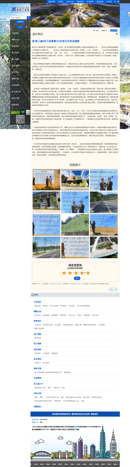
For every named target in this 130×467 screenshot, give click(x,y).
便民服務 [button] (15, 66)
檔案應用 (54, 353)
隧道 (62, 397)
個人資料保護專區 (83, 306)
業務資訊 (37, 321)
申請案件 (37, 353)
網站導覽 (51, 1)
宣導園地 (63, 306)
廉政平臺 (37, 368)
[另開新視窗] (15, 112)
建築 (49, 388)
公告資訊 (37, 302)
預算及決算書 (96, 397)
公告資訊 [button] (15, 33)
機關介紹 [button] (15, 40)
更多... (83, 401)
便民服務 (37, 349)
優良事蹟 (114, 30)
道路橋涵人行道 (40, 388)
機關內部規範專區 (89, 325)
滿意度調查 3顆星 (76, 273)
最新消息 (37, 306)
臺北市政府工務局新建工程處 (20, 9)
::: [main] (33, 29)
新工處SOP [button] (16, 92)
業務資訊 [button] (15, 46)
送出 (72, 278)
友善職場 (15, 85)
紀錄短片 (37, 363)
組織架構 (46, 315)
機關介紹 (104, 30)
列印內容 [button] (117, 34)
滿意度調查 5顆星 (88, 273)
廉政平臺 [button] (15, 79)
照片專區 (46, 363)
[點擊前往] (46, 180)
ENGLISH (70, 1)
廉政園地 (67, 372)
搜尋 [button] (28, 17)
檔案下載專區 (39, 328)
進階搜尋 (20, 22)
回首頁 (60, 1)
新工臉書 (114, 1)
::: (11, 30)
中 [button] (20, 27)
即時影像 (37, 338)
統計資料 (86, 397)
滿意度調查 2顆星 (70, 273)
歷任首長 (95, 315)
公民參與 (46, 353)
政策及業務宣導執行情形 (43, 401)
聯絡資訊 (87, 315)
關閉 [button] (36, 295)
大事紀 (79, 315)
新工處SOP (38, 384)
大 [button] (26, 27)
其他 (63, 388)
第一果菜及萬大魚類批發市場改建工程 (48, 372)
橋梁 (41, 397)
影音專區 (37, 359)
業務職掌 (54, 315)
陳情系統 (80, 1)
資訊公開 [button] (15, 98)
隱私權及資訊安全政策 (81, 414)
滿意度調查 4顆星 (82, 273)
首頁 (97, 30)
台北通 (109, 1)
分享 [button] (118, 1)
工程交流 (37, 325)
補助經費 (57, 401)
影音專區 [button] (15, 72)
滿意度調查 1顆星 (64, 273)
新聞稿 (45, 306)
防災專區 (58, 325)
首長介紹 (71, 315)
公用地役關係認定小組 (71, 401)
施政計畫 (78, 325)
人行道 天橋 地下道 (52, 397)
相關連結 (15, 105)
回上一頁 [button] (113, 289)
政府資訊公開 (48, 325)
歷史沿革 (37, 315)
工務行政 (56, 388)
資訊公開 (37, 393)
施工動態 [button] (15, 53)
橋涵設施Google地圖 (73, 397)
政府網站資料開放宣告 (61, 414)
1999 (76, 427)
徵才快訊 (71, 306)
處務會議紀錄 (68, 325)
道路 (36, 397)
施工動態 (37, 334)
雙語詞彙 (100, 1)
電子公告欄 (54, 306)
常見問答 (90, 1)
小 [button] (14, 27)
